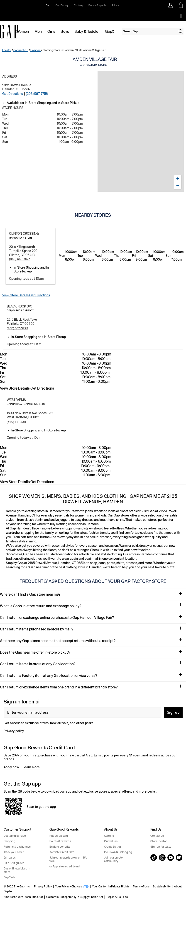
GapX (109, 31)
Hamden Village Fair (93, 61)
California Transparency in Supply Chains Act (74, 897)
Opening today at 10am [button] (26, 278)
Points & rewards (60, 841)
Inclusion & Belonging (118, 852)
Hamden (35, 50)
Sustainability (161, 886)
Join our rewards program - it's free (68, 859)
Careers (109, 835)
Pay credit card (58, 835)
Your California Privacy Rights (111, 886)
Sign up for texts (160, 846)
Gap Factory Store (20, 238)
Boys (65, 31)
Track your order (14, 852)
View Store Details (15, 295)
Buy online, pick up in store (17, 870)
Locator (6, 50)
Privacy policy (14, 731)
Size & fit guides (14, 863)
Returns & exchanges (17, 846)
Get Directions (12, 94)
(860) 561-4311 (16, 421)
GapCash (9, 877)
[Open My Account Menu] (170, 5)
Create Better (112, 846)
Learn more (31, 767)
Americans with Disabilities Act (23, 897)
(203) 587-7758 (37, 94)
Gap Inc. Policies (117, 897)
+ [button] (177, 178)
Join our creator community (114, 859)
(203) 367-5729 (17, 328)
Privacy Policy (43, 886)
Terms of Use (141, 886)
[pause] (181, 15)
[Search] (181, 31)
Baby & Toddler (86, 31)
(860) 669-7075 (19, 259)
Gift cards (10, 857)
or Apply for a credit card (64, 866)
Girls (51, 31)
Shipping (9, 841)
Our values (110, 841)
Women (22, 31)
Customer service (15, 835)
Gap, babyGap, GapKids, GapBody (26, 404)
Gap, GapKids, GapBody (20, 310)
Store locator (158, 841)
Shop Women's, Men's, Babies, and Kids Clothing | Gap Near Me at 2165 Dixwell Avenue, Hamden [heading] (93, 499)
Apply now (11, 767)
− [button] (177, 185)
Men (38, 31)
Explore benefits (59, 846)
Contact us (157, 835)
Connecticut (20, 50)
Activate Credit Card (62, 852)
